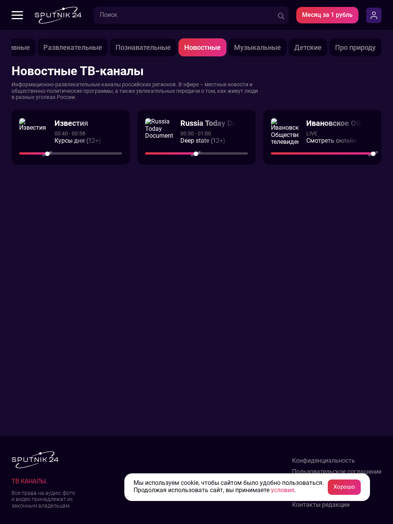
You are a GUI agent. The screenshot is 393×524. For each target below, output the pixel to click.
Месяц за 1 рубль (327, 14)
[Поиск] (281, 15)
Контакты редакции (321, 504)
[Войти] (373, 15)
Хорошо (344, 486)
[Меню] (17, 15)
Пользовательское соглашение (336, 471)
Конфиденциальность (323, 460)
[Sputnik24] (58, 15)
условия (282, 490)
